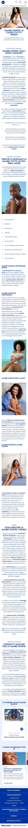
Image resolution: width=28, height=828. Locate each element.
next (26, 724)
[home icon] (2, 6)
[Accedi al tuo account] (20, 2)
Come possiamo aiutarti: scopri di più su (14, 810)
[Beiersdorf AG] (6, 826)
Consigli (6, 6)
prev (2, 724)
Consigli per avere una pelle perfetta (18, 6)
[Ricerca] (16, 2)
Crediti (22, 803)
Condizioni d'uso (14, 798)
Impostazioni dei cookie (11, 803)
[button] (21, 729)
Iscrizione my (13, 821)
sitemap (14, 805)
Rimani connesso (13, 790)
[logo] (3, 2)
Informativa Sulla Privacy (14, 800)
